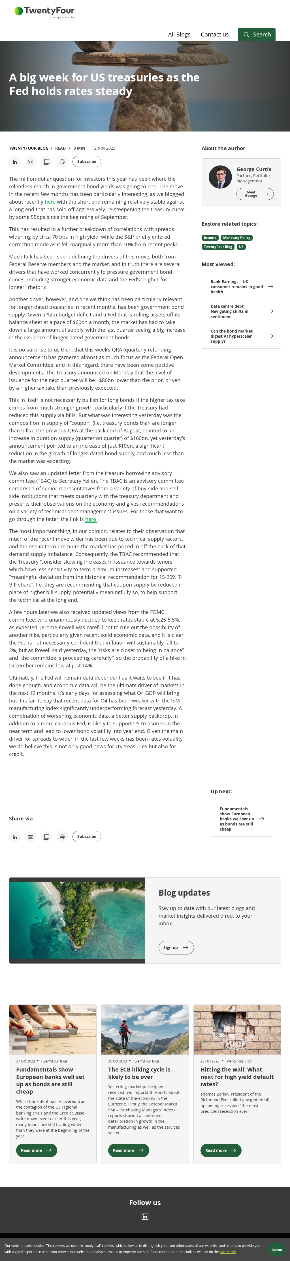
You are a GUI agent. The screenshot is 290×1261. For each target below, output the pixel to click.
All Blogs (179, 34)
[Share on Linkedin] (14, 161)
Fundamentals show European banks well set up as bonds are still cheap (237, 819)
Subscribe (86, 161)
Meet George (251, 194)
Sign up (171, 947)
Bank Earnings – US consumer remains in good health (237, 286)
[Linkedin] (145, 1216)
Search (262, 34)
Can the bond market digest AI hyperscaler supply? (232, 336)
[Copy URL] (46, 161)
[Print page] (62, 161)
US (241, 246)
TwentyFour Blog (28, 148)
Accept (277, 1249)
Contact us (215, 34)
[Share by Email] (30, 161)
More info (228, 1251)
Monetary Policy (236, 237)
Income (210, 237)
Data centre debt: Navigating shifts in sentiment (229, 311)
